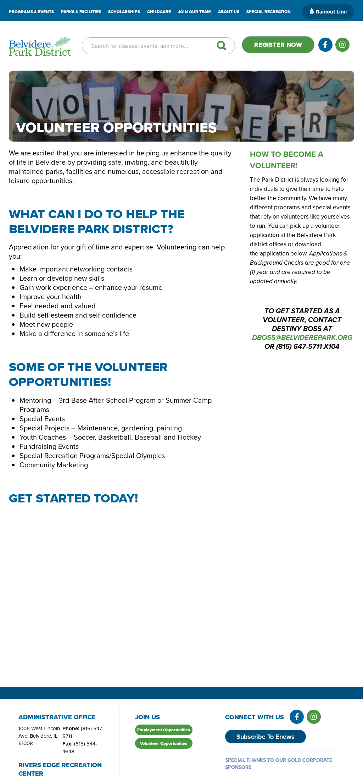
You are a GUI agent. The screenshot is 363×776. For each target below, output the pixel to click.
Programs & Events (31, 12)
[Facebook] (325, 45)
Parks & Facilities (81, 12)
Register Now (278, 44)
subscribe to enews (265, 736)
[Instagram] (342, 45)
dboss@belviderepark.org (302, 338)
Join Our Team (194, 12)
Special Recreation (268, 12)
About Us (228, 12)
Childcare (159, 12)
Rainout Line (331, 12)
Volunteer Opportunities (163, 743)
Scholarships (124, 12)
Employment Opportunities (163, 730)
